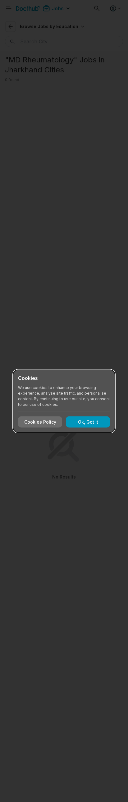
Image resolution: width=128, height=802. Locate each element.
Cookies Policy (40, 422)
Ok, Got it (88, 422)
